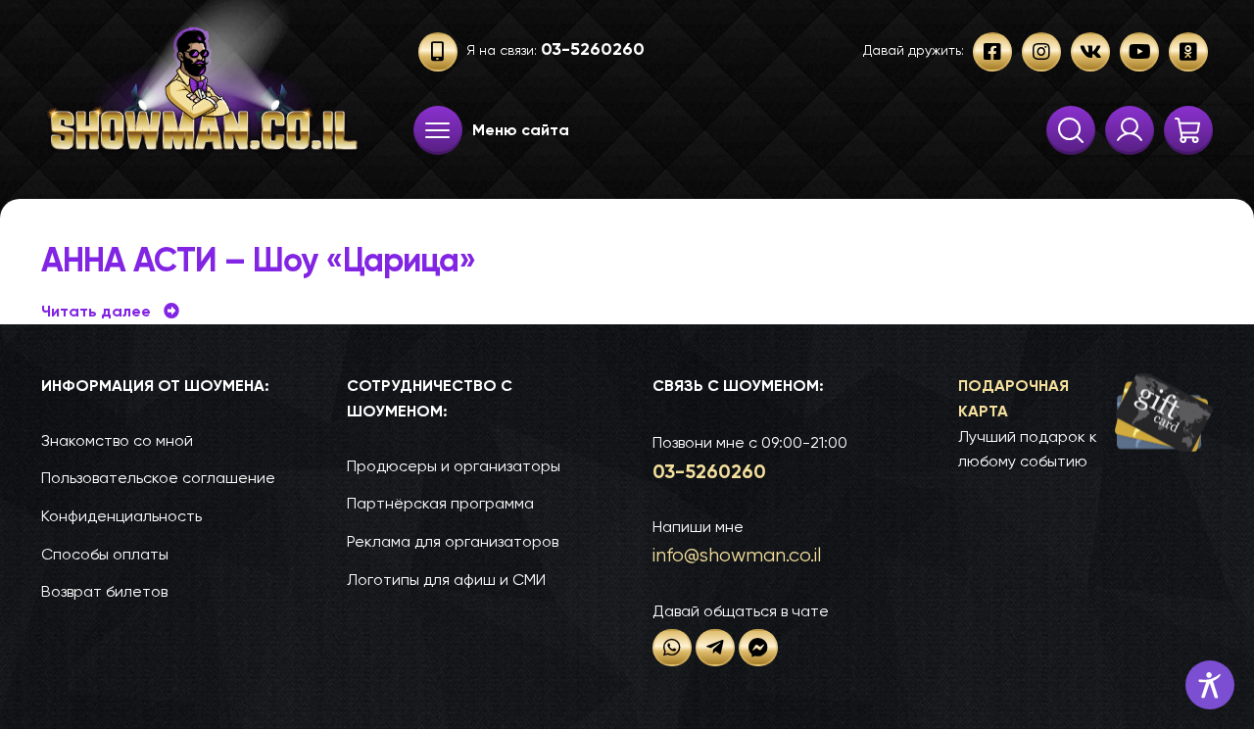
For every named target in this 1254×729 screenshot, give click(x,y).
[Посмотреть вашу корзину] (1188, 130)
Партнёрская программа (440, 503)
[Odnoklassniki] (1188, 51)
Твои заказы (1129, 130)
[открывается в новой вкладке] (672, 647)
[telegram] (715, 647)
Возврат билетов (104, 591)
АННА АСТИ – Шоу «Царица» (258, 260)
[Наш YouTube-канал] (1139, 51)
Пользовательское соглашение (158, 477)
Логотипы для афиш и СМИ (446, 579)
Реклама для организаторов (452, 541)
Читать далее (110, 311)
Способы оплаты (105, 554)
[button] (1085, 424)
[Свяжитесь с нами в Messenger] (758, 647)
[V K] (1090, 51)
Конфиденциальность (121, 516)
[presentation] (437, 130)
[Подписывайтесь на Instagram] (1041, 51)
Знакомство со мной (117, 440)
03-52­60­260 (709, 471)
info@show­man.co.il (736, 555)
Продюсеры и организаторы (453, 466)
